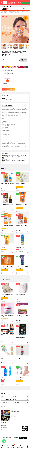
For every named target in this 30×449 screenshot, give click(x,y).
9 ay (10, 61)
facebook (4, 425)
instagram (4, 429)
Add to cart (11, 89)
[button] (27, 9)
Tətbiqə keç (25, 2)
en (24, 8)
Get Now (5, 89)
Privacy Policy (5, 402)
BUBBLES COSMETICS (11, 98)
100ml (7, 77)
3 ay (3, 61)
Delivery (17, 399)
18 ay (18, 61)
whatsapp (4, 427)
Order (17, 396)
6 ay (7, 61)
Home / (2, 11)
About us (3, 396)
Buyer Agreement (6, 399)
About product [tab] (7, 105)
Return (17, 402)
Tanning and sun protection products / (11, 11)
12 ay (14, 61)
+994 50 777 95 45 (8, 6)
